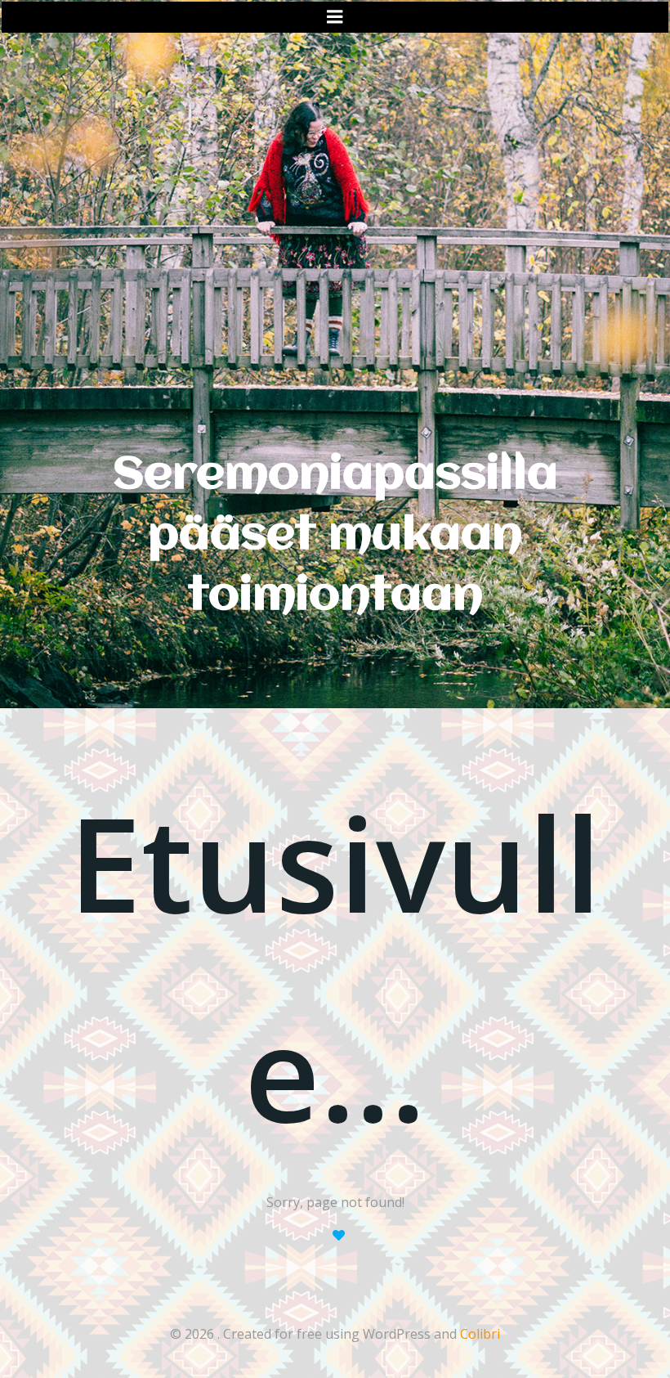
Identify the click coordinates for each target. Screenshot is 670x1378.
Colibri (480, 1334)
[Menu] (335, 17)
